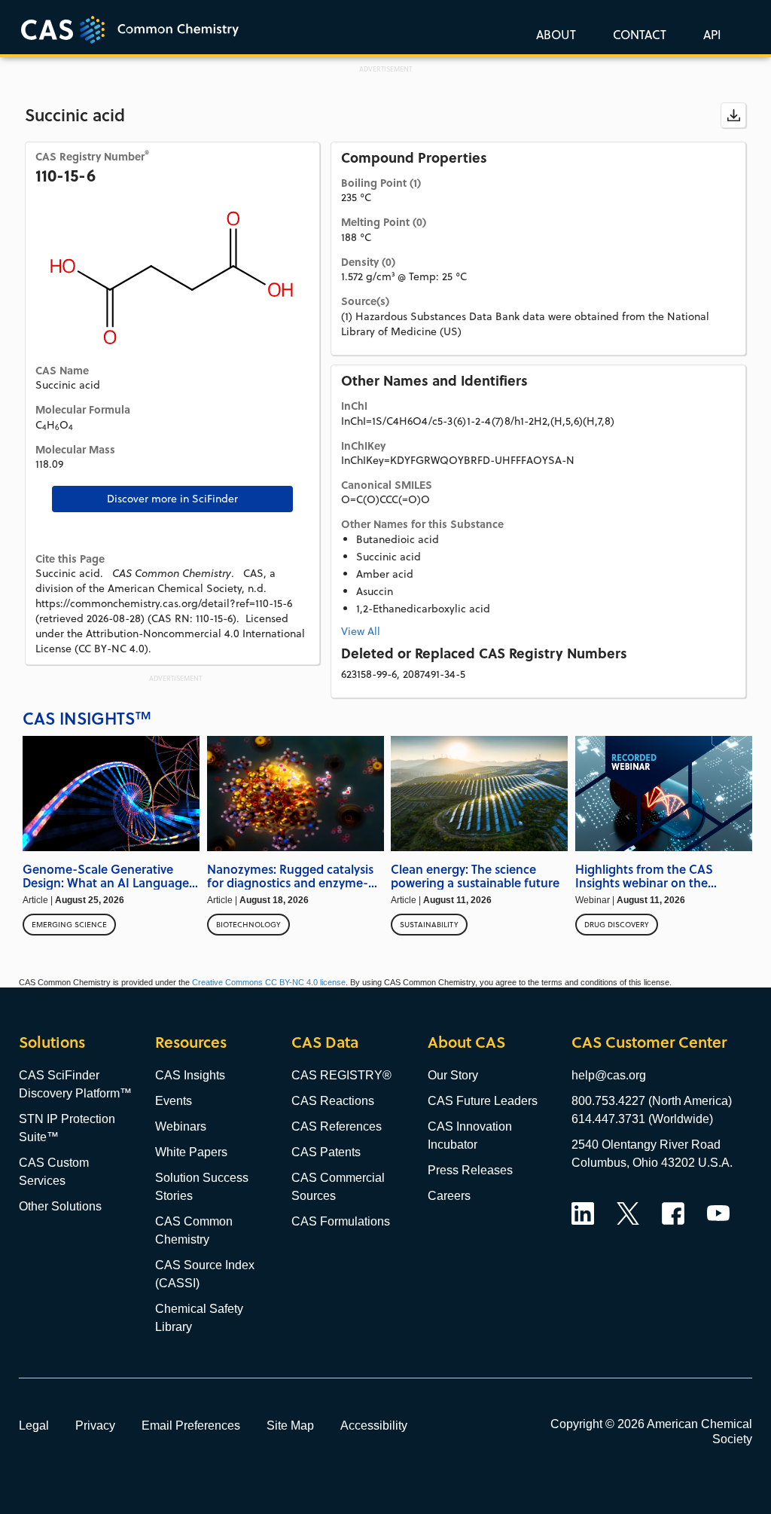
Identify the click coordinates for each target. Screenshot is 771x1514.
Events (173, 1100)
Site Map (290, 1425)
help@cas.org (608, 1075)
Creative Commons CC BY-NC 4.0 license (269, 982)
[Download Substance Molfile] (733, 115)
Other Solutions (60, 1206)
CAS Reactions (332, 1100)
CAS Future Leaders (483, 1100)
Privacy (95, 1425)
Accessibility (373, 1425)
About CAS (466, 1042)
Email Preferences (191, 1425)
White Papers (191, 1152)
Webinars (180, 1126)
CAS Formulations (340, 1221)
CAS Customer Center (649, 1042)
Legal (34, 1425)
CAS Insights (190, 1075)
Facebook (673, 1213)
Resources (191, 1042)
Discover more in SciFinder (172, 498)
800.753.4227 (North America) (651, 1100)
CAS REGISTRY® (341, 1075)
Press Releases (470, 1170)
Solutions (52, 1042)
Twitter (628, 1213)
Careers (449, 1195)
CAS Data (324, 1042)
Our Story (453, 1075)
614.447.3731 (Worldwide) (642, 1119)
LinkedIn (582, 1213)
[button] (709, 34)
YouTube (718, 1213)
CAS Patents (326, 1152)
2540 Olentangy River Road (646, 1144)
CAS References (336, 1126)
